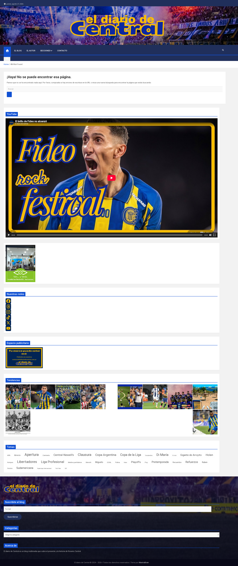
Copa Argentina (105, 455)
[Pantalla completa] (214, 235)
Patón (125, 462)
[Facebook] (112, 301)
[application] (112, 177)
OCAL (109, 462)
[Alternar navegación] (7, 58)
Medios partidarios (75, 462)
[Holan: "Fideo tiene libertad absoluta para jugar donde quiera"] (130, 396)
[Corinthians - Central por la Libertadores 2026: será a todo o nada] (205, 422)
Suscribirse (12, 517)
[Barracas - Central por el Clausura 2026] (93, 396)
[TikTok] (112, 317)
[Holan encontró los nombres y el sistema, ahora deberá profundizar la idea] (68, 396)
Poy (146, 462)
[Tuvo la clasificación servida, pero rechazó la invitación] (18, 396)
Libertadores (27, 462)
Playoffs (136, 462)
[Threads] (112, 306)
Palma (117, 462)
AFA (8, 455)
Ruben (204, 462)
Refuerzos (191, 462)
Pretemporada (160, 462)
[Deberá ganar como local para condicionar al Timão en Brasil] (180, 396)
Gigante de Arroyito (191, 455)
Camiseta (46, 455)
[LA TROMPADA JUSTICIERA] (18, 422)
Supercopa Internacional (44, 468)
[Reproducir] (9, 235)
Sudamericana (24, 467)
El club (174, 455)
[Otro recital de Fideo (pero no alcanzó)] (43, 396)
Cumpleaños (148, 455)
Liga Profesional (52, 462)
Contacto (62, 51)
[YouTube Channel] (112, 328)
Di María (162, 455)
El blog (18, 51)
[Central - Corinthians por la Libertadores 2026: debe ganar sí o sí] (205, 396)
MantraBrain (144, 562)
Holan (209, 454)
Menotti (88, 462)
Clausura (84, 455)
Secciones (45, 51)
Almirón (17, 455)
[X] (112, 323)
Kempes (10, 462)
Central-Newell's (64, 455)
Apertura (32, 455)
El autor (31, 51)
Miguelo (99, 462)
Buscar (9, 94)
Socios (9, 468)
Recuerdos (177, 462)
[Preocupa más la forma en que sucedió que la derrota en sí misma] (155, 396)
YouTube (58, 468)
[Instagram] (112, 312)
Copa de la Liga (130, 455)
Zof (66, 468)
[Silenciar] (210, 235)
